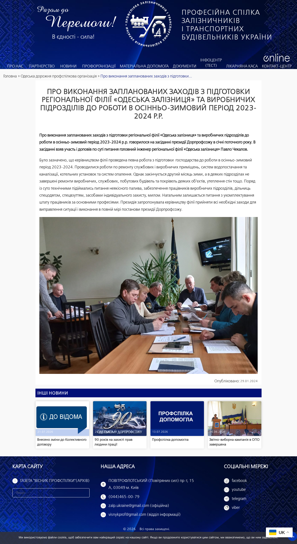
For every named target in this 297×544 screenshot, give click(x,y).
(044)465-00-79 (123, 497)
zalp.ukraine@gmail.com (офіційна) (138, 506)
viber (236, 508)
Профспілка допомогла (170, 439)
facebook (239, 481)
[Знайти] (85, 492)
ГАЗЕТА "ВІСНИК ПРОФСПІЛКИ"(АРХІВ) (55, 481)
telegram (239, 499)
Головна (10, 76)
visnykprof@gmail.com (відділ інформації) (144, 515)
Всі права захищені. (155, 529)
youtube (239, 490)
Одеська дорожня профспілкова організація (59, 76)
